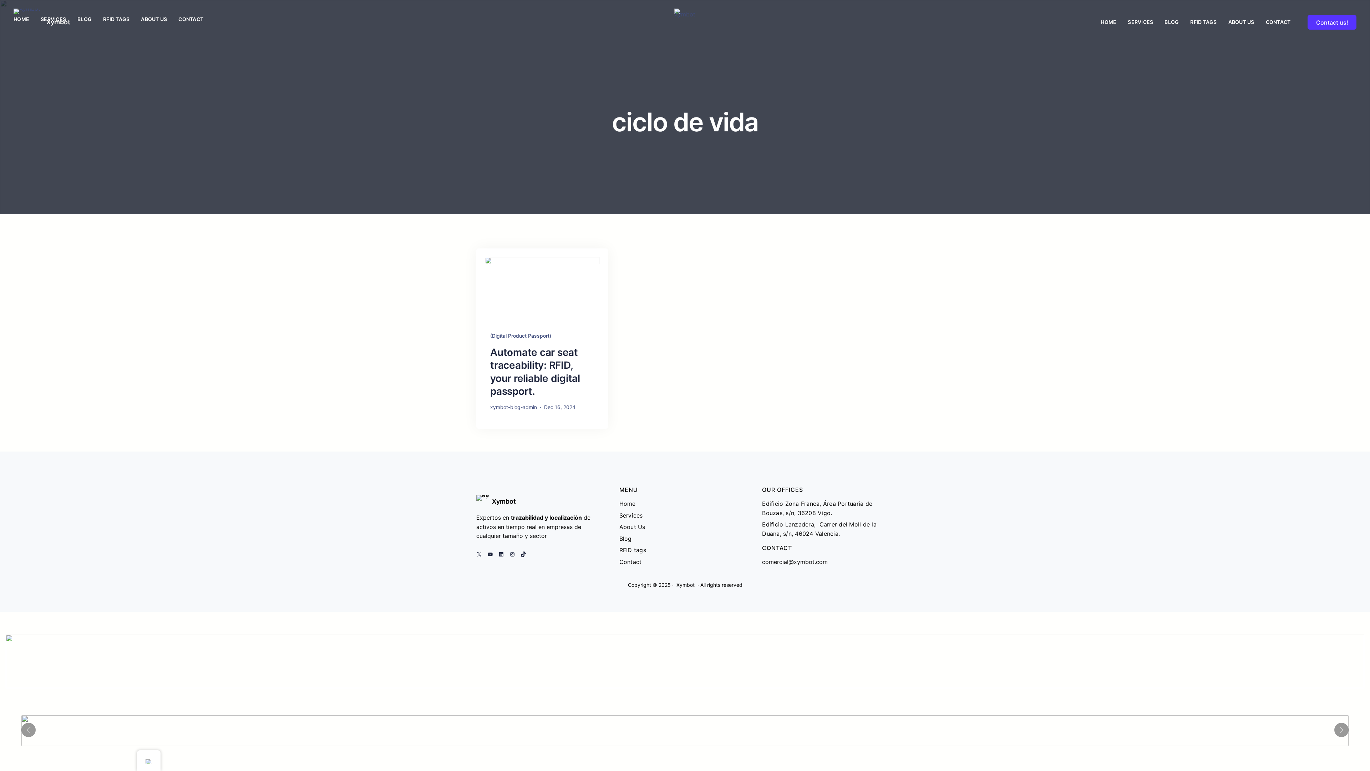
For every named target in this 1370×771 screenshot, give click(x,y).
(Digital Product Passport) (520, 336)
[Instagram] (512, 554)
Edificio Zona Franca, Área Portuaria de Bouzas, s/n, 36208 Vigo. (817, 508)
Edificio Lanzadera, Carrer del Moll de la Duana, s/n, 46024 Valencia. (819, 529)
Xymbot (504, 501)
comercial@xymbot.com (795, 561)
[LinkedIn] (501, 554)
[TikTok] (523, 554)
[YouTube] (490, 554)
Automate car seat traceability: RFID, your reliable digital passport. (535, 371)
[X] (479, 554)
